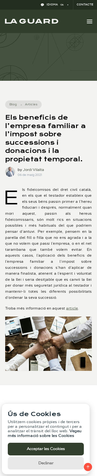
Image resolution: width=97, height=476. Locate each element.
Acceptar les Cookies (46, 449)
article (72, 308)
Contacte (85, 4)
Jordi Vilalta (33, 170)
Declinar (45, 463)
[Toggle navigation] (89, 21)
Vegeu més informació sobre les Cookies (45, 433)
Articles (31, 104)
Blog (13, 104)
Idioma (55, 4)
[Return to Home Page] (31, 21)
